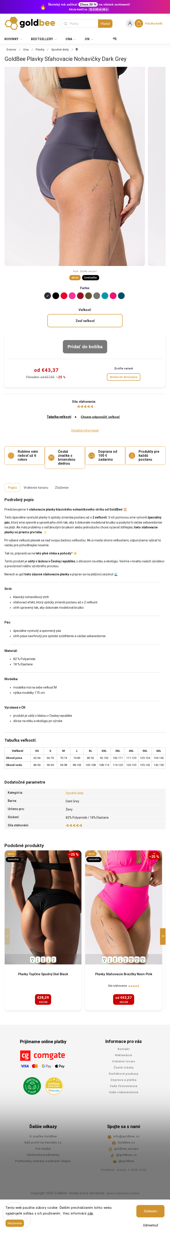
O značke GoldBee (43, 1136)
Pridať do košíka (85, 346)
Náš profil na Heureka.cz (43, 1142)
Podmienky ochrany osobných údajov (43, 1161)
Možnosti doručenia (123, 377)
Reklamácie (123, 1055)
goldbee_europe (126, 1148)
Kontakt (124, 1049)
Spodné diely (75, 793)
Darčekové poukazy (123, 1073)
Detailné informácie (85, 430)
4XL (143, 959)
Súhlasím (150, 1211)
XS (32, 959)
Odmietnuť (150, 1225)
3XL (137, 959)
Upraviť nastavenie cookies (122, 1193)
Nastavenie (15, 1223)
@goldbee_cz (126, 1155)
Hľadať (105, 23)
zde (90, 1213)
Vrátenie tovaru (123, 1061)
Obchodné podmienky (43, 1155)
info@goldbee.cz (126, 1136)
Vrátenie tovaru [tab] (36, 488)
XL (53, 959)
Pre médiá (43, 1148)
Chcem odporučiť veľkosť (100, 417)
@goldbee (126, 1161)
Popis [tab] (12, 488)
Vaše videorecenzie (123, 1092)
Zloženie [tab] (62, 488)
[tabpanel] (43, 930)
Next (164, 936)
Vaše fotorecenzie (123, 1086)
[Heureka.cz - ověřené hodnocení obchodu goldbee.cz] (52, 1084)
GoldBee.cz (126, 1142)
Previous (8, 936)
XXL (131, 959)
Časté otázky (124, 1067)
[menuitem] (15, 39)
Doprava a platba (124, 1080)
